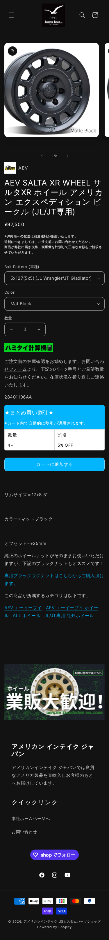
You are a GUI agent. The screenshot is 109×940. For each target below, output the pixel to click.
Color (9, 292)
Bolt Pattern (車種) (22, 266)
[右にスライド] (67, 155)
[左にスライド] (41, 155)
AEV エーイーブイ (23, 607)
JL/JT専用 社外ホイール (69, 615)
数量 (8, 318)
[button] (11, 15)
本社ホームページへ (31, 818)
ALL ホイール (26, 615)
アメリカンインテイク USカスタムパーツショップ (62, 921)
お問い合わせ (24, 831)
